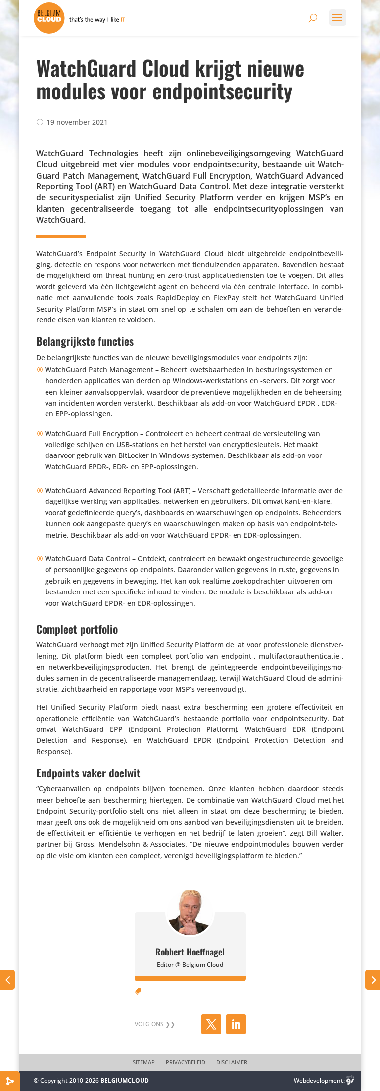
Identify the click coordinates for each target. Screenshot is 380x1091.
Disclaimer (231, 1062)
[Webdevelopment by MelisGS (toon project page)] (350, 1080)
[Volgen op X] (211, 1024)
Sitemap (144, 1062)
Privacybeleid (185, 1062)
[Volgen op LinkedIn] (236, 1024)
